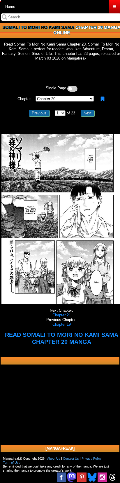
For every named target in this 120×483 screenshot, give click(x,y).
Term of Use (11, 462)
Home (10, 6)
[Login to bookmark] (102, 99)
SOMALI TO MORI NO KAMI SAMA (38, 27)
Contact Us (71, 458)
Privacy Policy (92, 458)
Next (87, 113)
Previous (39, 113)
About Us (53, 458)
